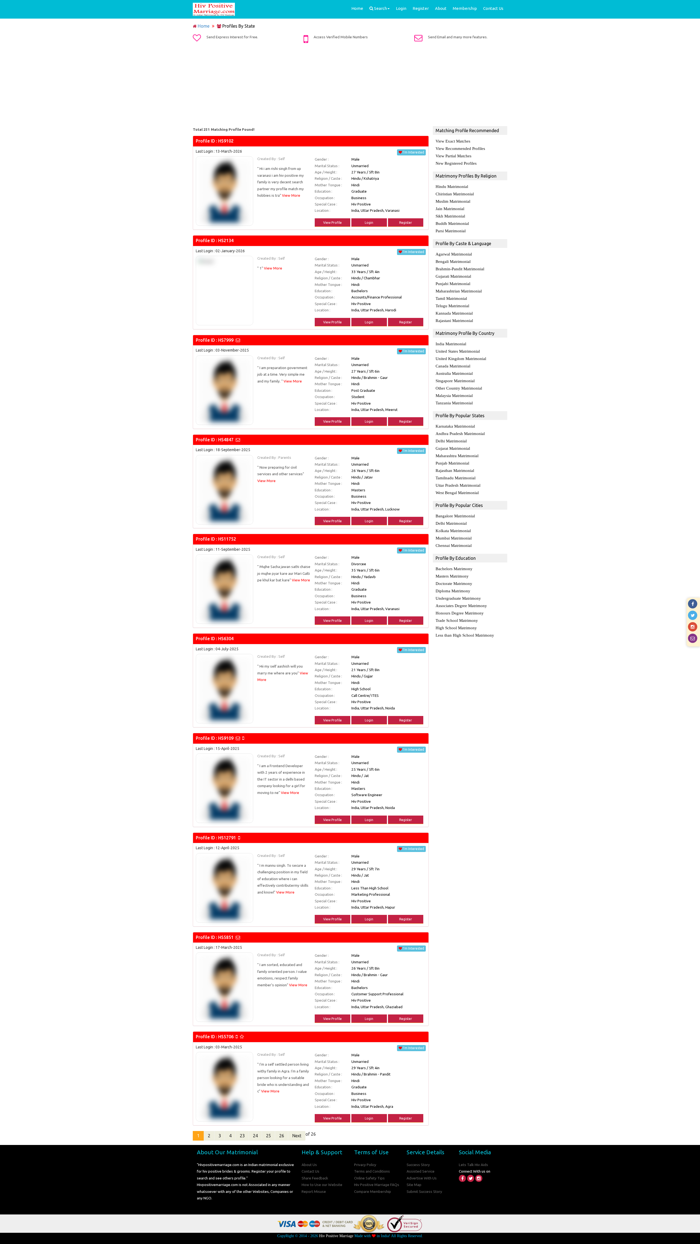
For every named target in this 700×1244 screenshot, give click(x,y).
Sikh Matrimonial (450, 216)
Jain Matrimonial (450, 209)
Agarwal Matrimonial (454, 254)
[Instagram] (693, 626)
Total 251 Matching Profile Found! (224, 129)
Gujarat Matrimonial (453, 448)
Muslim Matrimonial (453, 201)
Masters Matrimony (452, 576)
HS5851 (226, 937)
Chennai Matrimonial (454, 545)
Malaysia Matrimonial (454, 395)
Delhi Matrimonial (451, 441)
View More (291, 195)
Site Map (414, 1184)
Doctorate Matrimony (454, 583)
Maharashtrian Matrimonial (459, 291)
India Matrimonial (451, 344)
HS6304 (226, 638)
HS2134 (226, 240)
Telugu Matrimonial (452, 306)
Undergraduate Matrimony (458, 598)
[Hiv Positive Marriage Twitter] (470, 1178)
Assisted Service (420, 1171)
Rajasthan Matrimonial (455, 470)
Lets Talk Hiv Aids (473, 1164)
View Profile (332, 222)
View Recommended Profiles (460, 148)
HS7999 (226, 340)
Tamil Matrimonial (451, 298)
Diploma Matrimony (453, 591)
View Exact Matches (453, 141)
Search (380, 8)
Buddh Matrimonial (452, 223)
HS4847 (226, 439)
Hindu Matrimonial (452, 186)
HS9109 (226, 738)
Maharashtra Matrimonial (457, 456)
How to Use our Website (322, 1184)
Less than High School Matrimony (465, 635)
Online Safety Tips (369, 1178)
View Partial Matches (453, 156)
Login (401, 8)
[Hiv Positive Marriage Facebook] (462, 1178)
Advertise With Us (422, 1178)
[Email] (693, 638)
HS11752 (227, 539)
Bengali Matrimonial (453, 261)
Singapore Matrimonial (455, 381)
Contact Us (493, 8)
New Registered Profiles (456, 163)
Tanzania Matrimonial (454, 403)
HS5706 (226, 1036)
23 (242, 1135)
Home (357, 8)
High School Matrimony (456, 628)
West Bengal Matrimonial (457, 493)
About (441, 8)
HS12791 (227, 837)
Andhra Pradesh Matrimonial (460, 433)
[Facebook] (693, 603)
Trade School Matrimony (457, 620)
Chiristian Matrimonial (455, 194)
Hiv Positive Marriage (336, 1236)
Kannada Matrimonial (454, 313)
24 (255, 1135)
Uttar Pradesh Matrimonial (458, 485)
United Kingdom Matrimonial (461, 358)
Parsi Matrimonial (451, 231)
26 (281, 1135)
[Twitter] (693, 615)
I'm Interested (413, 152)
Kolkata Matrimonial (453, 531)
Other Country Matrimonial (459, 388)
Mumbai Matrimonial (454, 538)
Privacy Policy (365, 1164)
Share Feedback (315, 1178)
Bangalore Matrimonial (455, 516)
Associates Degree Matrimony (461, 606)
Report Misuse (314, 1191)
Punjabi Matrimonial (453, 284)
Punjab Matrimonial (452, 463)
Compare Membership (372, 1191)
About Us (309, 1164)
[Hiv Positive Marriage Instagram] (478, 1178)
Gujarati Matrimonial (453, 276)
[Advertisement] (350, 85)
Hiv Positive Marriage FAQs (376, 1184)
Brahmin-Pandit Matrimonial (460, 269)
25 (268, 1135)
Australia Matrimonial (454, 373)
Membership (465, 8)
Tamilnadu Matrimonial (456, 478)
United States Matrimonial (458, 351)
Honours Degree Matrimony (460, 613)
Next (296, 1135)
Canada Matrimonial (453, 366)
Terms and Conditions (372, 1171)
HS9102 (226, 140)
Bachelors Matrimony (454, 569)
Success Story (418, 1164)
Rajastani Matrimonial (454, 320)
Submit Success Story (424, 1191)
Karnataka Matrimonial (455, 426)
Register (421, 8)
